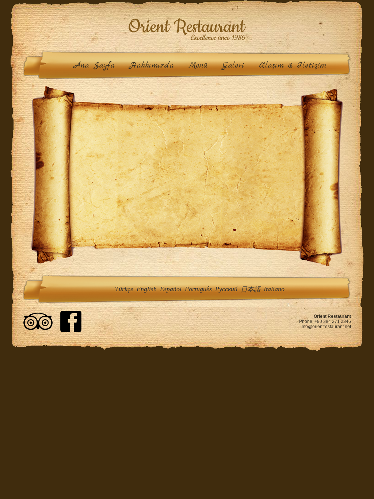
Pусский (226, 289)
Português (198, 289)
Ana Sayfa (94, 65)
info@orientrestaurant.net (326, 326)
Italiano (274, 289)
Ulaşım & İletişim (292, 65)
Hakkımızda (151, 65)
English (147, 289)
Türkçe (124, 289)
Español (171, 289)
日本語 (250, 289)
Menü (197, 65)
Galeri (233, 65)
